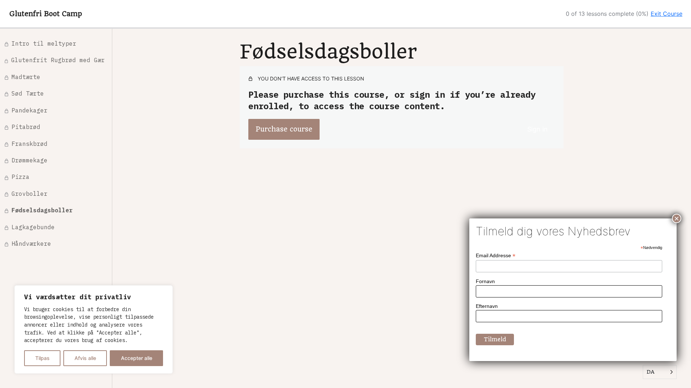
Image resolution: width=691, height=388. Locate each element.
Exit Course (666, 13)
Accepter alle (136, 358)
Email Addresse (495, 255)
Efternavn (487, 306)
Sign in (537, 129)
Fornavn (485, 281)
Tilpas (42, 358)
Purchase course (284, 129)
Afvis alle (85, 358)
